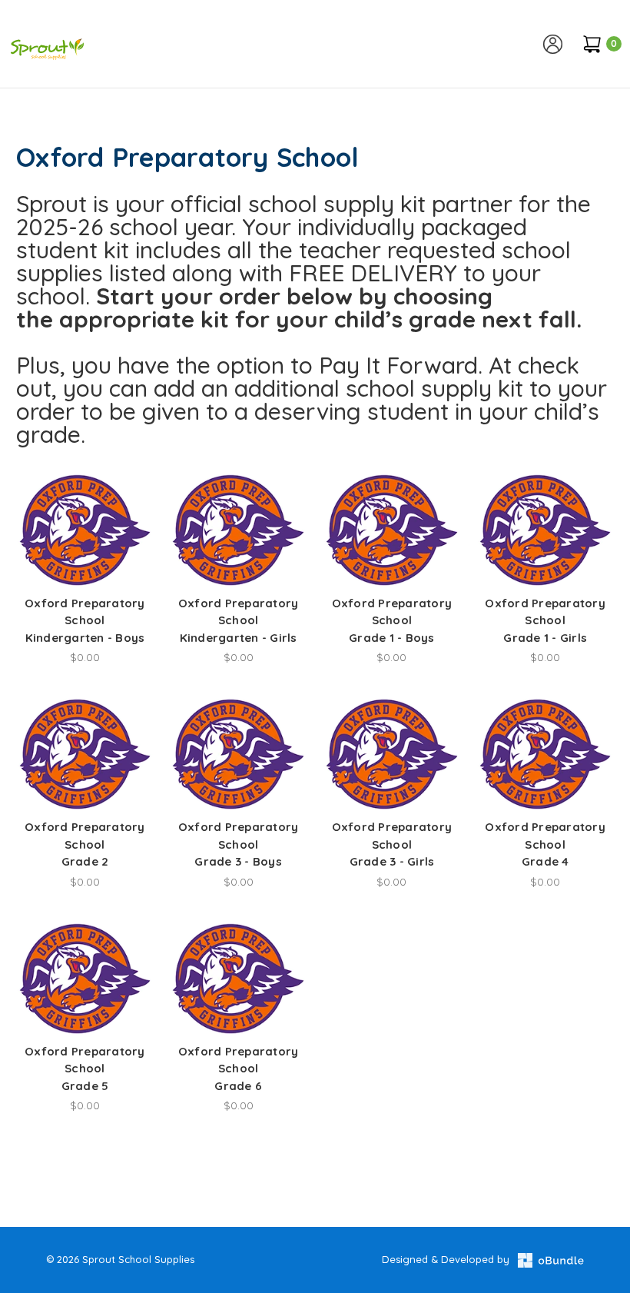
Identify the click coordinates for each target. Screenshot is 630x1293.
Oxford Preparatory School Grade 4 (545, 844)
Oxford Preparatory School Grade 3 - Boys (238, 844)
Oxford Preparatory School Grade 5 (85, 1068)
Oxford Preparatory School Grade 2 (85, 844)
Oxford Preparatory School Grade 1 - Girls (545, 620)
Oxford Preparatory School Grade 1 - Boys (392, 620)
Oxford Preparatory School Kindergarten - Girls (238, 620)
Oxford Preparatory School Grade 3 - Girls (392, 844)
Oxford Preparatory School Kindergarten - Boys (85, 620)
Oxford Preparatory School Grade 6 (238, 1068)
